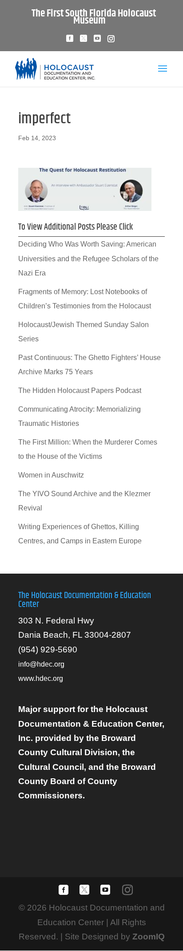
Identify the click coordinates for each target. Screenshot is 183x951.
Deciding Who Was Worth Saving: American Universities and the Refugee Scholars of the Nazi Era (88, 258)
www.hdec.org (40, 678)
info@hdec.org (41, 664)
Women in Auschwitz (51, 475)
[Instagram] (111, 41)
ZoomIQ (148, 936)
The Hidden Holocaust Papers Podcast (79, 390)
